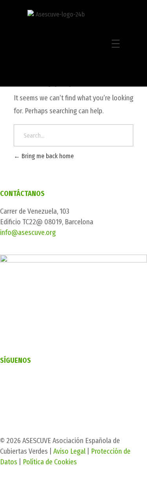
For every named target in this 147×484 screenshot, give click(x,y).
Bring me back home (47, 156)
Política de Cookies (50, 462)
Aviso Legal (69, 451)
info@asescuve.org (28, 232)
